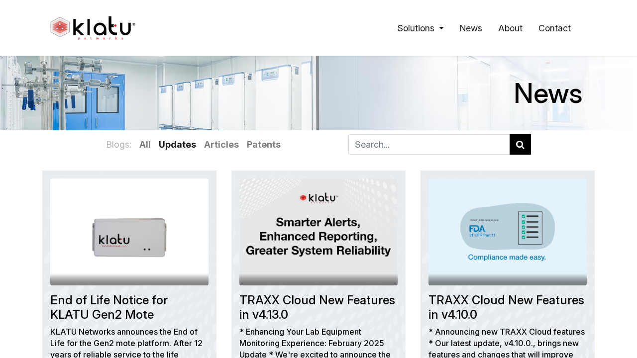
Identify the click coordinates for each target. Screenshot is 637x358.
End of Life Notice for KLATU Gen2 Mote (109, 307)
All (145, 144)
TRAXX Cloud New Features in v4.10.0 (506, 307)
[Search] (520, 144)
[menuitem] (471, 28)
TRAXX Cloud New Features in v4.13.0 (317, 307)
